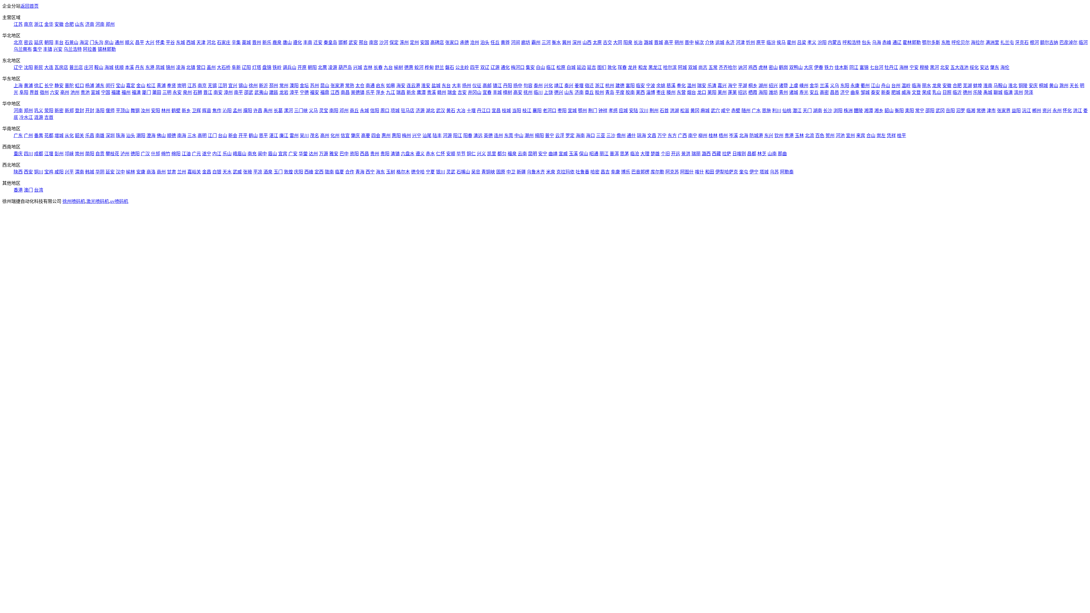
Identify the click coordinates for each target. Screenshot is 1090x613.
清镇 (395, 153)
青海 (359, 171)
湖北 (430, 110)
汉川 (643, 110)
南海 (181, 135)
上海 (18, 85)
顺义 (129, 42)
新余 (411, 92)
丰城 (497, 92)
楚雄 (655, 153)
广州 (28, 135)
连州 (498, 135)
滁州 (1063, 85)
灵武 (450, 171)
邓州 (344, 110)
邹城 (865, 92)
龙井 (632, 67)
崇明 (181, 85)
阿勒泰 (787, 171)
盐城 (436, 85)
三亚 (600, 135)
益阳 (1016, 110)
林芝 (761, 153)
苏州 (314, 85)
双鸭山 (796, 67)
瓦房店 (61, 67)
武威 (237, 171)
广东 (18, 135)
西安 (28, 171)
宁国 (105, 92)
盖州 (211, 67)
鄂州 (582, 110)
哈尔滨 (670, 67)
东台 (446, 85)
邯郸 (342, 42)
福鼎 (324, 92)
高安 (517, 92)
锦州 (170, 67)
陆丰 (437, 135)
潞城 (648, 42)
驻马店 (407, 110)
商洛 (151, 171)
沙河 (383, 42)
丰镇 (47, 49)
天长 (1074, 85)
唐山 (287, 42)
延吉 (591, 67)
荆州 (654, 110)
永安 (177, 92)
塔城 (764, 171)
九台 (388, 67)
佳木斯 (841, 67)
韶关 (79, 135)
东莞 (508, 135)
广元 (196, 153)
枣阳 (562, 110)
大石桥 (223, 67)
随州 (746, 110)
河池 (840, 135)
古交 (607, 42)
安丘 (814, 92)
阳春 (467, 135)
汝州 (145, 110)
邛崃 (69, 153)
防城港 (756, 135)
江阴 (222, 85)
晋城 (658, 42)
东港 (149, 67)
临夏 (339, 171)
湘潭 (868, 110)
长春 (378, 67)
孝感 (613, 110)
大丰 (456, 85)
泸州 (124, 153)
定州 (414, 42)
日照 (946, 92)
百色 (819, 135)
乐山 (227, 153)
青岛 (609, 92)
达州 (313, 153)
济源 (420, 110)
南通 (370, 85)
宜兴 (232, 85)
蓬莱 (732, 92)
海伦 (1004, 67)
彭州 (59, 153)
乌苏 (774, 171)
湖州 (763, 85)
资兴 (1046, 110)
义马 (313, 110)
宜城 (572, 110)
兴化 (548, 85)
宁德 (304, 92)
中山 (518, 135)
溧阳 (294, 85)
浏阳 (837, 110)
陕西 (18, 171)
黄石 (450, 110)
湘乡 (878, 110)
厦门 (146, 92)
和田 (709, 171)
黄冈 (694, 110)
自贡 (99, 153)
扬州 (466, 85)
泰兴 (568, 85)
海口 (590, 135)
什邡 (155, 153)
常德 (981, 110)
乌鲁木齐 (536, 171)
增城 (59, 135)
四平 (474, 67)
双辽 (484, 67)
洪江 (1077, 110)
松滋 (684, 110)
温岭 (906, 85)
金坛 (304, 85)
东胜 (945, 42)
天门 (807, 110)
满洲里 (992, 42)
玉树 (390, 171)
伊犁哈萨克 (726, 171)
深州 (576, 42)
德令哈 (418, 171)
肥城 (895, 92)
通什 (631, 135)
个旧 (665, 153)
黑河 (934, 67)
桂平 (901, 135)
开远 (675, 153)
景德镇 (357, 92)
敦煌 (288, 171)
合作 (349, 171)
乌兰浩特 (73, 49)
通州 (119, 42)
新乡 (186, 110)
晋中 (689, 42)
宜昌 (496, 110)
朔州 (679, 42)
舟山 (885, 85)
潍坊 (773, 92)
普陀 (69, 85)
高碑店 (437, 42)
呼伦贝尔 (960, 42)
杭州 (609, 85)
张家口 (452, 42)
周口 (384, 110)
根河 (1034, 42)
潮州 (529, 135)
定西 (319, 171)
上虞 (793, 85)
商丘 (354, 110)
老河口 (549, 110)
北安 (944, 67)
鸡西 (752, 67)
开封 (89, 110)
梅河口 (518, 67)
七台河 (876, 67)
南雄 (99, 135)
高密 (824, 92)
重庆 (18, 153)
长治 (638, 42)
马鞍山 (1000, 85)
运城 (719, 42)
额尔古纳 (1049, 42)
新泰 (885, 92)
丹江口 (484, 110)
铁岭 (277, 67)
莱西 (640, 92)
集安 (530, 67)
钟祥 (602, 110)
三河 (546, 42)
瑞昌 (400, 92)
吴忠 (475, 171)
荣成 (926, 92)
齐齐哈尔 (728, 67)
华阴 (99, 171)
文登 (916, 92)
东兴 (768, 135)
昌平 (139, 42)
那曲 (782, 153)
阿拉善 (90, 49)
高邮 (487, 85)
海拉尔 (977, 42)
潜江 (797, 110)
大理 (644, 153)
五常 (713, 67)
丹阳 (507, 85)
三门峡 (301, 110)
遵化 (297, 42)
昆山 (324, 85)
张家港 (337, 85)
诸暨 (783, 85)
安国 (424, 42)
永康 (855, 85)
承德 (464, 42)
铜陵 (1023, 85)
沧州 (474, 42)
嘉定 (130, 85)
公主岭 (462, 67)
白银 (216, 171)
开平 (243, 135)
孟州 (237, 110)
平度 (619, 92)
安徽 (59, 24)
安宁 (542, 153)
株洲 (848, 110)
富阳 (630, 85)
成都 (38, 153)
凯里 (491, 153)
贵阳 (384, 153)
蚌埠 (977, 85)
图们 (601, 67)
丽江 (604, 153)
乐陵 (977, 92)
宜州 (850, 135)
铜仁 (471, 153)
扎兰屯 (1007, 42)
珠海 (120, 135)
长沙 (827, 110)
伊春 (818, 67)
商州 (161, 171)
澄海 (151, 135)
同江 (853, 67)
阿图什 (687, 171)
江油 (186, 153)
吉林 (367, 67)
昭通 (593, 153)
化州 (334, 135)
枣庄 (660, 92)
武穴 (715, 110)
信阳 (374, 110)
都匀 (501, 153)
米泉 (550, 171)
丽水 (926, 85)
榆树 (398, 67)
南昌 (345, 92)
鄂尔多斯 (931, 42)
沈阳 (28, 67)
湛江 (273, 135)
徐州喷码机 (73, 201)
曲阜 (855, 92)
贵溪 (431, 92)
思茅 (624, 153)
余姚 (660, 85)
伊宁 (753, 171)
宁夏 (430, 171)
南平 (238, 92)
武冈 (940, 110)
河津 (740, 42)
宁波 (650, 85)
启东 (380, 85)
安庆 (1033, 85)
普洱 (614, 153)
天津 (201, 42)
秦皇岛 (330, 42)
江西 (334, 92)
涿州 (404, 42)
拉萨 (726, 153)
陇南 (329, 171)
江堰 (48, 153)
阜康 (615, 171)
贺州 (830, 135)
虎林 (763, 67)
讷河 (742, 67)
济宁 (844, 92)
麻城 (705, 110)
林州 (165, 110)
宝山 (120, 85)
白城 (571, 67)
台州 (895, 85)
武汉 (440, 110)
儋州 (621, 135)
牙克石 (1022, 42)
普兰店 (76, 67)
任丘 (495, 42)
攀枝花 (112, 153)
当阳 (516, 110)
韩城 (89, 171)
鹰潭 (421, 92)
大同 (617, 42)
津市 (991, 110)
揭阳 (539, 135)
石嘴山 (463, 171)
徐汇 (38, 85)
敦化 (612, 67)
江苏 (18, 24)
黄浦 (28, 85)
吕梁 (801, 42)
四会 (375, 135)
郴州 (1036, 110)
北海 (743, 135)
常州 (283, 85)
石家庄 (223, 42)
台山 (222, 135)
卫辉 (196, 110)
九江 (390, 92)
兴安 (57, 49)
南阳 (333, 110)
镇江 (497, 85)
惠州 (386, 135)
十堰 (471, 110)
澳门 (28, 190)
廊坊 (525, 42)
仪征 (476, 85)
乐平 (370, 92)
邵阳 (929, 110)
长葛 (278, 110)
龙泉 (936, 85)
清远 (478, 135)
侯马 (781, 42)
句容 (528, 85)
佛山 (161, 135)
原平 (760, 42)
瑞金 (451, 92)
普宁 (549, 135)
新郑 (69, 110)
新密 (59, 110)
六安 (54, 92)
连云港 (413, 85)
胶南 (630, 92)
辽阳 (246, 67)
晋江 (207, 92)
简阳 (89, 153)
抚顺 (119, 67)
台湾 (38, 190)
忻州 (750, 42)
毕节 (461, 153)
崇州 (79, 153)
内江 (216, 153)
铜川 (38, 171)
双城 (692, 67)
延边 (581, 67)
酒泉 (267, 171)
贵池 (85, 92)
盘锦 (266, 67)
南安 (218, 92)
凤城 (160, 67)
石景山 (71, 42)
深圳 (110, 135)
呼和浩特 (851, 42)
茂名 (314, 135)
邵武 (248, 92)
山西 (587, 42)
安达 (984, 67)
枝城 (506, 110)
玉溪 (573, 153)
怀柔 (160, 42)
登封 (79, 110)
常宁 (919, 110)
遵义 (420, 153)
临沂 (957, 92)
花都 (48, 135)
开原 (302, 67)
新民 (38, 67)
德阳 (135, 153)
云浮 (559, 135)
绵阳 (176, 153)
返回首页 (29, 6)
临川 (538, 92)
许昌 (257, 110)
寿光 (803, 92)
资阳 (354, 153)
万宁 (661, 135)
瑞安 (701, 85)
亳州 (64, 92)
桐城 (1043, 85)
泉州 (187, 92)
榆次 (699, 42)
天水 (227, 171)
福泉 (512, 153)
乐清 (711, 85)
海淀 (84, 42)
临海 (916, 85)
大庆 (808, 67)
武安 (353, 42)
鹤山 (253, 135)
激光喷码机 (97, 201)
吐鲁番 (582, 171)
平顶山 (122, 110)
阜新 (236, 67)
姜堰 (579, 85)
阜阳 (23, 92)
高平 (668, 42)
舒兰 (439, 67)
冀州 (566, 42)
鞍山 (98, 67)
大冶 (461, 110)
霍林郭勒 (912, 42)
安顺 (450, 153)
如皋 (390, 85)
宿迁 (589, 85)
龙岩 (283, 92)
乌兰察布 (23, 49)
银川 (440, 171)
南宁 (692, 135)
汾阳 (822, 42)
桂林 (713, 135)
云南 (522, 153)
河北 (211, 42)
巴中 (344, 153)
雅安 (333, 153)
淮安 (425, 85)
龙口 (701, 92)
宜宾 (282, 153)
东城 (180, 42)
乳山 (936, 92)
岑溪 (733, 135)
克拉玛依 (565, 171)
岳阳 (950, 110)
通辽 (897, 42)
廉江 (283, 135)
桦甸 (429, 67)
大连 (48, 67)
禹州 (267, 110)
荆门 (592, 110)
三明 (166, 92)
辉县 (206, 110)
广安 (292, 153)
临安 (640, 85)
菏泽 (1028, 92)
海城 (109, 67)
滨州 (1018, 92)
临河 (1083, 42)
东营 (681, 92)
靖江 (558, 85)
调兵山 (289, 67)
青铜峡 (488, 171)
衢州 (865, 85)
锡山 (243, 85)
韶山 (889, 110)
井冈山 (474, 92)
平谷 (170, 42)
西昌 (364, 153)
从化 (69, 135)
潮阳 (140, 135)
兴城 (357, 67)
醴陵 (858, 110)
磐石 (449, 67)
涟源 (38, 117)
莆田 (156, 92)
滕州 (671, 92)
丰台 (59, 42)
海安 (400, 85)
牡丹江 (891, 67)
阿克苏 (672, 171)
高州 (324, 135)
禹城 (987, 92)
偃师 (110, 110)
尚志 (702, 67)
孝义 (811, 42)
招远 (742, 92)
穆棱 (924, 67)
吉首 (48, 117)
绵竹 (165, 153)
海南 (580, 135)
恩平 (263, 135)
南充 (252, 153)
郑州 (110, 24)
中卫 (510, 171)
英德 (488, 135)
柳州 (702, 135)
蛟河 (419, 67)
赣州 (441, 92)
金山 (140, 85)
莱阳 (711, 92)
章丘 (589, 92)
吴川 (304, 135)
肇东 (994, 67)
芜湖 (967, 85)
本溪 (129, 67)
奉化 (681, 85)
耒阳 (909, 110)
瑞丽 (696, 153)
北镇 (190, 67)
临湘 (970, 110)
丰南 (307, 42)
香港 (18, 190)
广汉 (145, 153)
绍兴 (773, 85)
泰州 (538, 85)
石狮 (197, 92)
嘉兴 (722, 85)
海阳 (763, 92)
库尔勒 (657, 171)
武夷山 (261, 92)
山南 (772, 153)
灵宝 (323, 110)
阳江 (457, 135)
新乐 (266, 42)
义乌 (834, 85)
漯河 (288, 110)
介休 (709, 42)
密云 (28, 42)
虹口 (79, 85)
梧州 (723, 135)
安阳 (155, 110)
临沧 (634, 153)
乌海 (876, 42)
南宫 (373, 42)
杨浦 (89, 85)
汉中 (120, 171)
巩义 (38, 110)
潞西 (706, 153)
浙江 (38, 24)
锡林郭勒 (107, 49)
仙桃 (786, 110)
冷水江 (26, 117)
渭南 (79, 171)
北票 (322, 67)
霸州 (535, 42)
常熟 (349, 85)
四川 (28, 153)
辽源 (495, 67)
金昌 (206, 171)
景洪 (685, 153)
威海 (906, 92)
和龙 (642, 67)
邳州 (273, 85)
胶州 (599, 92)
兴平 (69, 171)
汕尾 (426, 135)
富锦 (864, 67)
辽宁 (18, 67)
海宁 (732, 85)
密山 (773, 67)
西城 (190, 42)
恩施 (766, 110)
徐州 (253, 85)
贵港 (789, 135)
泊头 (484, 42)
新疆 (521, 171)
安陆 (633, 110)
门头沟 (96, 42)
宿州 (44, 92)
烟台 (691, 92)
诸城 (793, 92)
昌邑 (834, 92)
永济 (730, 42)
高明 (202, 135)
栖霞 (752, 92)
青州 (783, 92)
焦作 (216, 110)
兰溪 (824, 85)
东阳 (844, 85)
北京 (18, 42)
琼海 (641, 135)
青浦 (161, 85)
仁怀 (440, 153)
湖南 (817, 110)
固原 (500, 171)
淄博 (650, 92)
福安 (314, 92)
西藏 (716, 153)
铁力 (828, 67)
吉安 (462, 92)
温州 (691, 85)
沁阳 (227, 110)
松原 (560, 67)
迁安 (317, 42)
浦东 (99, 85)
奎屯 (743, 171)
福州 (126, 92)
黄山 (1053, 85)
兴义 (481, 153)
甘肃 (171, 171)
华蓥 (303, 153)
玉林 (799, 135)
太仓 (359, 85)
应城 (623, 110)
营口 (201, 67)
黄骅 (505, 42)
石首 (664, 110)
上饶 (548, 92)
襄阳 (537, 110)
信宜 (345, 135)
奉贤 (171, 85)
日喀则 (739, 153)
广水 (756, 110)
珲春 (622, 67)
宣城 (95, 92)
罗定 (570, 135)
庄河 (88, 67)
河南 (99, 24)
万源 (323, 153)
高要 (365, 135)
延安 (110, 171)
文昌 (651, 135)
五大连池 (959, 67)
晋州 (256, 42)
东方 (672, 135)
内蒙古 (834, 42)
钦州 (778, 135)
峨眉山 (239, 153)
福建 (115, 92)
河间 (515, 42)
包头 (866, 42)
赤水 (430, 153)
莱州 (722, 92)
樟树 (507, 92)
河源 (447, 135)
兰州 (181, 171)
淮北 (1012, 85)
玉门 (278, 171)
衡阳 (899, 110)
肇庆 (355, 135)
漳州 (228, 92)
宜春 (487, 92)
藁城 (246, 42)
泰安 (875, 92)
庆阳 (298, 171)
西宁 (370, 171)
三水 (191, 135)
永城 (364, 110)
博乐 (625, 171)
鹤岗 (783, 67)
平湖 (742, 85)
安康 (140, 171)
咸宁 (725, 110)
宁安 (914, 67)
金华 (48, 24)
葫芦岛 (345, 67)
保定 (394, 42)
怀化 (1067, 110)
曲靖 (552, 153)
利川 (776, 110)
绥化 (974, 67)
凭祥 (891, 135)
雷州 (294, 135)
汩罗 (960, 110)
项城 (395, 110)
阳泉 (627, 42)
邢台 (363, 42)
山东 (79, 24)
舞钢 (135, 110)
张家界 (1004, 110)
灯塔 (256, 67)
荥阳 (48, 110)
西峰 (308, 171)
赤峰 (886, 42)
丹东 (139, 67)
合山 (870, 135)
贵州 (374, 153)
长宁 (48, 85)
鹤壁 (176, 110)
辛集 (236, 42)
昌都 (751, 153)
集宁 (37, 49)
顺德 (171, 135)
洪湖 (674, 110)
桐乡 (752, 85)
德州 (967, 92)
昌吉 (605, 171)
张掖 (247, 171)
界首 (34, 92)
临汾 (770, 42)
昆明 (532, 153)
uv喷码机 (119, 201)
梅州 (406, 135)
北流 (809, 135)
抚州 (528, 92)
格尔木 (403, 171)
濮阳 (247, 110)
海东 (380, 171)
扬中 (517, 85)
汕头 (130, 135)
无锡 (212, 85)
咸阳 (59, 171)
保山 (583, 153)
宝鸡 (48, 171)
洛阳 (99, 110)
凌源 (332, 67)
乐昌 (89, 135)
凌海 (180, 67)
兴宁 (416, 135)
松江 (151, 85)
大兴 (149, 42)
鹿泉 (277, 42)
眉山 (272, 153)
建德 (619, 85)
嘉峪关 (194, 171)
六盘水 (407, 153)
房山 (109, 42)
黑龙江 (655, 67)
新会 (232, 135)
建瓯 (273, 92)
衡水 (556, 42)
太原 (597, 42)
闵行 (110, 85)
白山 (540, 67)
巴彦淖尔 (1068, 42)
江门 (212, 135)
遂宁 (206, 153)
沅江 (1026, 110)
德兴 (558, 92)
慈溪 (671, 85)
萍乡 (380, 92)
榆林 (130, 171)
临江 (550, 67)
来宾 (860, 135)
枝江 (526, 110)
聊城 (998, 92)
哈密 (595, 171)
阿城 (682, 67)
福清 (136, 92)
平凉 (257, 171)
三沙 (610, 135)
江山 (875, 85)
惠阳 (396, 135)
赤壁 (735, 110)
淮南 (987, 85)
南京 (28, 24)
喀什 (699, 171)
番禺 (38, 135)
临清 (1008, 92)
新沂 (263, 85)
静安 (59, 85)
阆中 (262, 153)
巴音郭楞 (640, 171)
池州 (74, 92)
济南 (89, 24)
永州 (1057, 110)
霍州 (791, 42)
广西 (682, 135)
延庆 (38, 42)
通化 (505, 67)
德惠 (408, 67)
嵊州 (803, 85)
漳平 (294, 92)
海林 (903, 67)
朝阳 (48, 42)
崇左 (881, 135)
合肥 (69, 24)
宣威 (563, 153)
